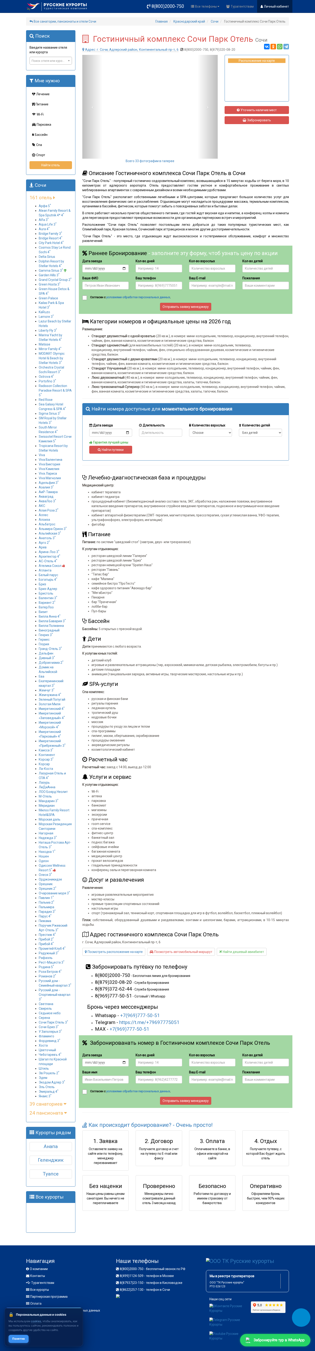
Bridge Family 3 (50, 233)
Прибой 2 (46, 939)
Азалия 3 (46, 487)
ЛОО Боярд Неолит (53, 792)
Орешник (46, 884)
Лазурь (44, 782)
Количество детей (256, 425)
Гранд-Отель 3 (50, 649)
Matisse (44, 344)
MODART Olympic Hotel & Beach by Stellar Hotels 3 (52, 358)
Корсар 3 (46, 759)
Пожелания (251, 278)
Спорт (40, 155)
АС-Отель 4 (48, 561)
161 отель (41, 197)
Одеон (44, 861)
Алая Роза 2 (48, 510)
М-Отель (45, 796)
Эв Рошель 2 (49, 1073)
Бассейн (41, 135)
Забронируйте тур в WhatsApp (279, 1340)
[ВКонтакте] (267, 46)
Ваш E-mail (197, 278)
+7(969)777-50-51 (140, 1015)
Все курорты (39, 1289)
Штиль (44, 1068)
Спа (39, 145)
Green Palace (48, 298)
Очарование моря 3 (54, 893)
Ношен (44, 856)
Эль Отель (47, 1087)
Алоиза (44, 519)
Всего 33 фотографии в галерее (150, 161)
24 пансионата (47, 1113)
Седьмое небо (50, 1013)
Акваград (46, 496)
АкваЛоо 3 (47, 501)
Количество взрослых (208, 425)
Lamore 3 (46, 316)
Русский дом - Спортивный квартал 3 (54, 994)
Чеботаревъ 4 (50, 1054)
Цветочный (47, 1050)
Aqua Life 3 (47, 224)
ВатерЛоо (46, 607)
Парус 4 (45, 916)
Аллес (43, 515)
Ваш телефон (146, 278)
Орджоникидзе (50, 879)
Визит (43, 612)
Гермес (44, 639)
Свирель (45, 1008)
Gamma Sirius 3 (51, 270)
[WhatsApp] (279, 46)
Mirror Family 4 (50, 349)
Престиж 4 (47, 935)
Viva (42, 455)
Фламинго (46, 1036)
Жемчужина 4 (50, 695)
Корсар (44, 764)
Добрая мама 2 (51, 662)
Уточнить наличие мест (259, 110)
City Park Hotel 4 (51, 243)
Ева (41, 676)
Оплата (36, 1303)
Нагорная (46, 833)
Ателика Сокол (50, 566)
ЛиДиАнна (47, 787)
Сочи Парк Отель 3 (53, 1022)
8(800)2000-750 (168, 6)
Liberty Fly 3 (48, 330)
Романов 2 (47, 976)
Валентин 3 (48, 598)
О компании (39, 1269)
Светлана (46, 1004)
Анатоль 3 (47, 538)
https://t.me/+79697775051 (149, 1022)
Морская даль (49, 819)
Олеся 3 (45, 875)
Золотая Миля (49, 704)
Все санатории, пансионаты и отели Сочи (65, 21)
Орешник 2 (47, 888)
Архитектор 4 (49, 556)
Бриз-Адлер (48, 589)
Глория (44, 644)
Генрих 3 (46, 635)
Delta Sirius (47, 257)
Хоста (43, 1045)
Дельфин (46, 653)
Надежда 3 (48, 838)
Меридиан (47, 805)
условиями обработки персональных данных (138, 297)
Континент (47, 755)
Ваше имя (89, 1072)
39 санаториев (47, 1104)
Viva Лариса (48, 473)
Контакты (37, 1276)
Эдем (43, 1078)
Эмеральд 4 (48, 1091)
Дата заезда (92, 261)
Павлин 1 (46, 898)
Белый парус (48, 575)
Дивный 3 (47, 658)
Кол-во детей (252, 261)
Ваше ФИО (90, 278)
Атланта (45, 570)
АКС (42, 506)
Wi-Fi (40, 114)
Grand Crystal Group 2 (55, 280)
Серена (44, 1018)
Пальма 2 (46, 902)
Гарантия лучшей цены (110, 442)
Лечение (43, 94)
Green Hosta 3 (49, 284)
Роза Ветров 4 (50, 971)
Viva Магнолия (50, 478)
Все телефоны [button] (206, 6)
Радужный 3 (49, 953)
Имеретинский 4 (52, 709)
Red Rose (46, 400)
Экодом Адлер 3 (52, 1082)
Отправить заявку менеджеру (186, 307)
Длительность (154, 425)
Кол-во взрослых (202, 261)
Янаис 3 (45, 1096)
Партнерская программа (49, 1296)
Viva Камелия (49, 469)
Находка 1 (47, 852)
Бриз (42, 584)
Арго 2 (44, 543)
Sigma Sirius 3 (50, 413)
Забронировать (259, 120)
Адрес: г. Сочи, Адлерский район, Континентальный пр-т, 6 (131, 50)
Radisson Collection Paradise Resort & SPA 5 (55, 390)
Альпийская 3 (50, 533)
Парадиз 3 (47, 912)
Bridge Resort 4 (50, 238)
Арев (43, 547)
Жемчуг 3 (46, 690)
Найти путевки (113, 450)
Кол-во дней (145, 261)
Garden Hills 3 (49, 275)
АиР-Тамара (48, 492)
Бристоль (46, 593)
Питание (42, 104)
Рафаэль (46, 958)
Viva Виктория (49, 464)
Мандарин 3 (48, 801)
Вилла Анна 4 (49, 616)
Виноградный (49, 630)
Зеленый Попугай (52, 699)
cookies (36, 1321)
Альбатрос (47, 524)
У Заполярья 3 (50, 1031)
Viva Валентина (50, 459)
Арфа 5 (45, 206)
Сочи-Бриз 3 (49, 1027)
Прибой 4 (46, 944)
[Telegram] (286, 46)
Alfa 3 (44, 220)
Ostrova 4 (46, 376)
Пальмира (46, 907)
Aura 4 (44, 229)
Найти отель (50, 165)
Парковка (44, 124)
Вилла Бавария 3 (52, 621)
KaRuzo (44, 312)
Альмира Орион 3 (53, 529)
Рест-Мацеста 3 (51, 962)
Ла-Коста (46, 769)
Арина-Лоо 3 (49, 552)
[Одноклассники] (273, 46)
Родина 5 (46, 967)
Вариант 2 (47, 602)
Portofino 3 (47, 381)
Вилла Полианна (51, 626)
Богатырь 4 (48, 579)
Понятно (18, 1338)
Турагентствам (242, 6)
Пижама (45, 921)
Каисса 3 (46, 750)
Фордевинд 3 (49, 1041)
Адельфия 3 (49, 483)
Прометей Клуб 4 (52, 948)
